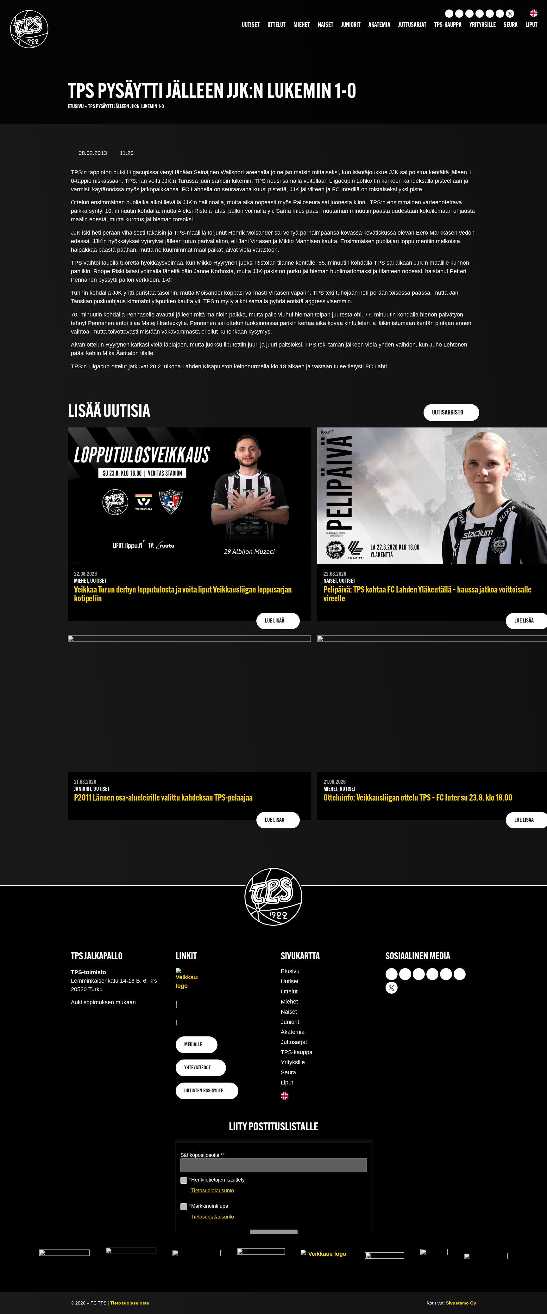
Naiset (325, 25)
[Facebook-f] (479, 13)
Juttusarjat (412, 25)
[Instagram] (449, 13)
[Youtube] (459, 13)
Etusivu (76, 106)
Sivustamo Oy (461, 1302)
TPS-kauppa (448, 25)
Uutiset (251, 25)
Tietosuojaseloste (129, 1302)
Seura (511, 25)
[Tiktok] (469, 13)
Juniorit (351, 25)
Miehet (301, 25)
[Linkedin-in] (490, 13)
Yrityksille (482, 25)
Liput (531, 25)
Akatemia (379, 25)
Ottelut (276, 25)
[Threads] (500, 13)
